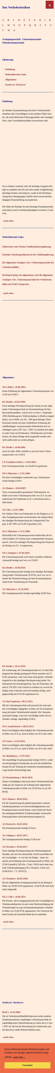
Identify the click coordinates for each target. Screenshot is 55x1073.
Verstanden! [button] (27, 1065)
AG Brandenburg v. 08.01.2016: (17, 777)
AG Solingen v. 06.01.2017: (15, 835)
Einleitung (10, 69)
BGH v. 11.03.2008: (11, 1012)
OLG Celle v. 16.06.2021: (14, 897)
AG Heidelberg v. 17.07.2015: (16, 756)
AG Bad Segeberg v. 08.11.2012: (17, 701)
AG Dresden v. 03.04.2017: (15, 847)
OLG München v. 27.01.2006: (16, 473)
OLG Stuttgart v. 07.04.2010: (16, 553)
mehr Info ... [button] (19, 1057)
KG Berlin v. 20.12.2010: (14, 666)
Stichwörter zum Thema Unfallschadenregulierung (26, 246)
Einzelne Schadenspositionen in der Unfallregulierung (28, 254)
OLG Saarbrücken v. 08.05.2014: (18, 726)
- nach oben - (8, 221)
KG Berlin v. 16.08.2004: (14, 447)
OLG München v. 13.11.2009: (16, 531)
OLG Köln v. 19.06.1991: (14, 387)
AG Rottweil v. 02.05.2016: (15, 824)
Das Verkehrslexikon (16, 7)
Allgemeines (10, 79)
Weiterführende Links (15, 74)
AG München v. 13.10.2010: (15, 589)
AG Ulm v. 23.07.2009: (13, 510)
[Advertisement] (27, 157)
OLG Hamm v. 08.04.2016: (15, 799)
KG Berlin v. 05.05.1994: (14, 402)
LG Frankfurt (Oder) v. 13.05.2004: (19, 462)
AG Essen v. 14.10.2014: (13, 741)
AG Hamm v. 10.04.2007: (14, 488)
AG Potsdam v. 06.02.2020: (15, 878)
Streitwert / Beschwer (15, 84)
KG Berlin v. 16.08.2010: (14, 567)
